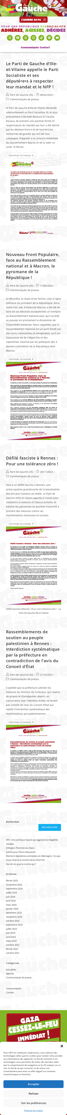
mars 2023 (11, 940)
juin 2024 (10, 896)
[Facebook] (18, 38)
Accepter (33, 1084)
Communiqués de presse (24, 99)
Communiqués (30, 47)
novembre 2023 (14, 916)
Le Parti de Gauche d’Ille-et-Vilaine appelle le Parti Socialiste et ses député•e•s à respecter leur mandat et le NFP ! (32, 75)
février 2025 (12, 880)
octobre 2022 (12, 944)
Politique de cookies (33, 1110)
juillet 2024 (11, 892)
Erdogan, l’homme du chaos (20, 847)
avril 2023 (11, 936)
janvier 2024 (12, 908)
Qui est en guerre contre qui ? (21, 864)
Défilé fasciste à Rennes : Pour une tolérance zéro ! (32, 461)
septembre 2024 (14, 888)
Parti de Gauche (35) (21, 94)
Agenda (10, 973)
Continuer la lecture (22, 154)
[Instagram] (33, 38)
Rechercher (12, 821)
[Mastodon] (49, 38)
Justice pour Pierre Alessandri (21, 852)
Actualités (11, 969)
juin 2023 (10, 932)
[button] (62, 1046)
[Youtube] (57, 38)
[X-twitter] (10, 38)
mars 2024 (11, 904)
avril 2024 (11, 900)
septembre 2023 (14, 924)
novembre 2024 (14, 884)
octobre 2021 (12, 952)
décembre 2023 (14, 912)
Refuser (33, 1093)
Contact (45, 47)
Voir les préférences (33, 1103)
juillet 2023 (11, 928)
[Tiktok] (41, 38)
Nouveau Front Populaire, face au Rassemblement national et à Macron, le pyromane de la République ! (32, 266)
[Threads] (26, 38)
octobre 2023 (12, 920)
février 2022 (12, 948)
